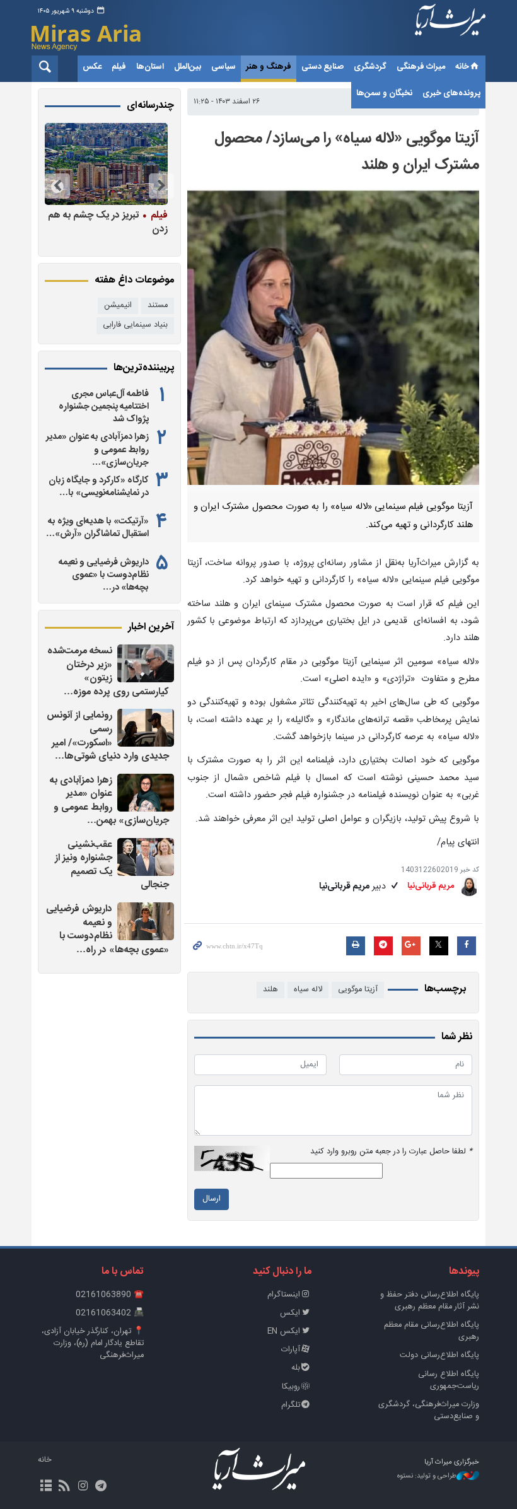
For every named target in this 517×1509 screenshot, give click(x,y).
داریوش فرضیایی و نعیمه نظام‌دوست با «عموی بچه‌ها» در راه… (107, 929)
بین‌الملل (187, 67)
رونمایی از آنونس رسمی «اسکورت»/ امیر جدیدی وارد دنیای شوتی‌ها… (108, 736)
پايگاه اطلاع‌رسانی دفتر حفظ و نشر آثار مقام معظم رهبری (429, 1301)
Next (57, 186)
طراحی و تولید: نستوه (426, 1476)
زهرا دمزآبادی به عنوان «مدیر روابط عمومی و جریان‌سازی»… (97, 449)
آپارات (290, 1349)
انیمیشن (118, 305)
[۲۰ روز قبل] (99, 164)
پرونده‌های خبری (451, 93)
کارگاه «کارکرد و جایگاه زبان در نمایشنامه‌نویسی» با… (99, 487)
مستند (158, 305)
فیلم (119, 67)
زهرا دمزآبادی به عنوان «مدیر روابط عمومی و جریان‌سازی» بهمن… (109, 800)
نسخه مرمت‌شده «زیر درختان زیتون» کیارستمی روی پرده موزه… (108, 671)
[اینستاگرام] (82, 1486)
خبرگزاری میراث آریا (450, 29)
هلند (270, 989)
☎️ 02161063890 (110, 1295)
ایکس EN (283, 1331)
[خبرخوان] (64, 1486)
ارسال (211, 1199)
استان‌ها (150, 67)
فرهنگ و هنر (268, 67)
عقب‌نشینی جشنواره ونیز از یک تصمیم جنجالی (112, 865)
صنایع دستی (322, 67)
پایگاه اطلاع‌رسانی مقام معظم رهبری (431, 1331)
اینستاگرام (283, 1295)
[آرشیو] (46, 1486)
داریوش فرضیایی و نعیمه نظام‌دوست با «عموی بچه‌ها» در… (104, 575)
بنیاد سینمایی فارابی (135, 325)
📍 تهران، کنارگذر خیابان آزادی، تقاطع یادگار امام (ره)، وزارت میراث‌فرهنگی (93, 1343)
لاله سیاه (308, 989)
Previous (161, 186)
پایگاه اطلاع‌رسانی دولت (439, 1355)
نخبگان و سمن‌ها (384, 93)
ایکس (290, 1313)
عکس (92, 67)
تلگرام (290, 1405)
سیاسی (223, 67)
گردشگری (370, 67)
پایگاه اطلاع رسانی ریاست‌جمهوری (448, 1380)
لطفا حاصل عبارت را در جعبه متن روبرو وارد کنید (391, 1152)
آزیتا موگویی (358, 989)
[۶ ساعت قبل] (145, 663)
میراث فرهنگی (421, 67)
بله (295, 1368)
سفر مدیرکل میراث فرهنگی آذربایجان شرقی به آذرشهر (108, 228)
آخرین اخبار (151, 627)
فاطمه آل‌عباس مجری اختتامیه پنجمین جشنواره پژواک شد (104, 407)
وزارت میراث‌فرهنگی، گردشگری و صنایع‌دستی (428, 1410)
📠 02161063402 (110, 1313)
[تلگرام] (101, 1486)
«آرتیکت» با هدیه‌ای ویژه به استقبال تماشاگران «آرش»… (97, 528)
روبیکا (291, 1387)
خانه (462, 67)
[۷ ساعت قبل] (145, 728)
